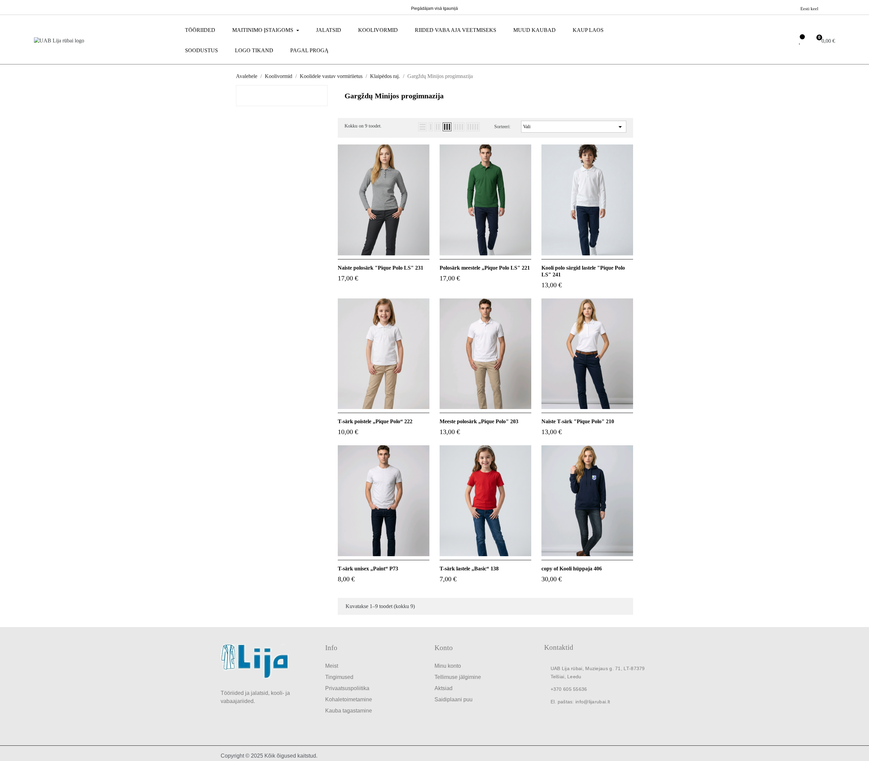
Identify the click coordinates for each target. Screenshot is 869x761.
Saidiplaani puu (453, 699)
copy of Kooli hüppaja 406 (571, 568)
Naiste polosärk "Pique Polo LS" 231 (380, 268)
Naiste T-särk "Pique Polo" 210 (577, 421)
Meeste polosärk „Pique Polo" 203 (479, 421)
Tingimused (339, 677)
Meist (331, 666)
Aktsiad (443, 688)
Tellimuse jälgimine (457, 677)
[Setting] (785, 41)
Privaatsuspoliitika (347, 688)
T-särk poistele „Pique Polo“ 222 (375, 421)
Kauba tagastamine (348, 711)
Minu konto (447, 666)
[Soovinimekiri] (800, 41)
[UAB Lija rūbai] (255, 661)
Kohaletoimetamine (348, 699)
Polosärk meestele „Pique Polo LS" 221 (485, 268)
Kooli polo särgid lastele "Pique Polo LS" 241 (583, 271)
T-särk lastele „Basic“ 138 (469, 568)
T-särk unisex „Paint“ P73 (368, 568)
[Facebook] (38, 6)
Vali (573, 127)
